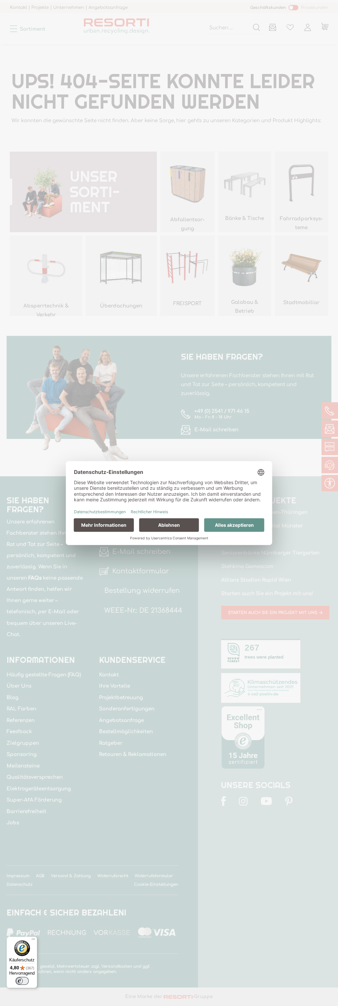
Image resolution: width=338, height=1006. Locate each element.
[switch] (22, 981)
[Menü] (33, 941)
